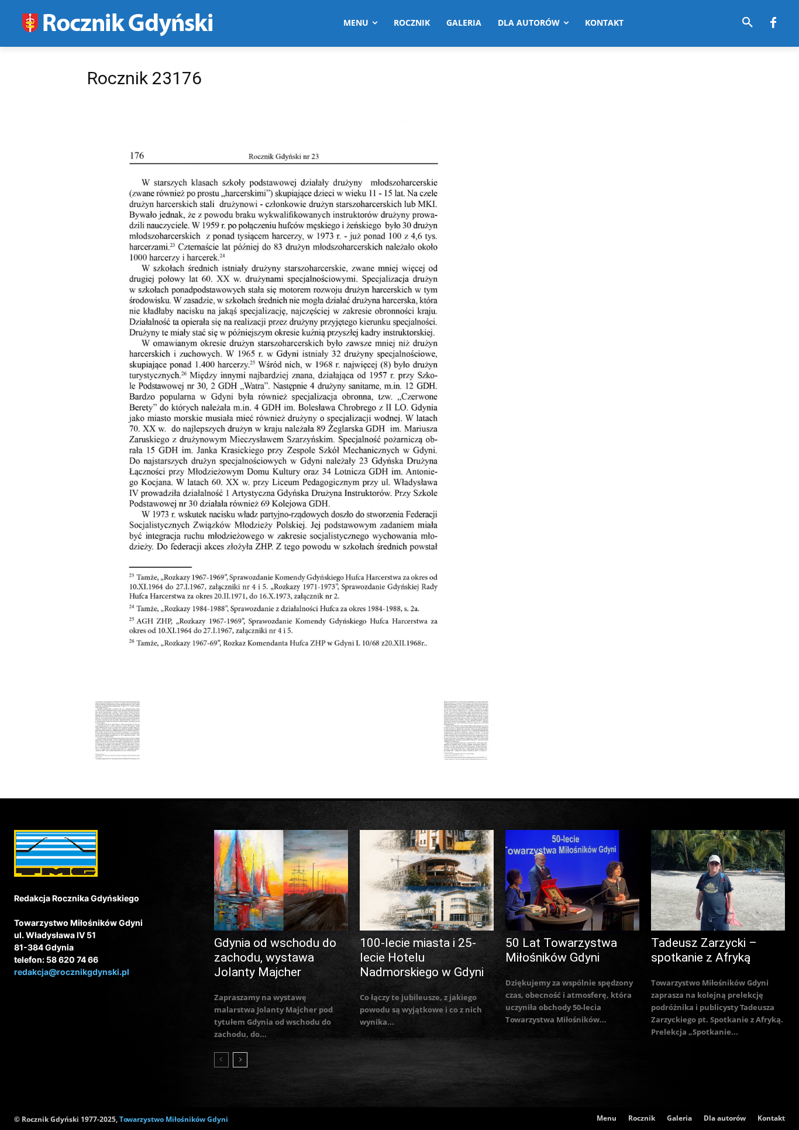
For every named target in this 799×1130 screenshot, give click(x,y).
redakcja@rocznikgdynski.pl (71, 972)
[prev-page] (221, 1059)
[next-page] (240, 1059)
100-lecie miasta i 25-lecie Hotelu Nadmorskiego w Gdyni (422, 957)
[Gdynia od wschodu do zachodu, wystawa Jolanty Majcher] (281, 880)
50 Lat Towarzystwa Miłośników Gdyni (561, 950)
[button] (747, 23)
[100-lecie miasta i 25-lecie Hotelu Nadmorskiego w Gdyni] (427, 880)
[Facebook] (773, 23)
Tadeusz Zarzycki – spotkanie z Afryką (704, 950)
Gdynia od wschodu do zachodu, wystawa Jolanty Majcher (275, 957)
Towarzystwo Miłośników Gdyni (173, 1119)
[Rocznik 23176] (290, 689)
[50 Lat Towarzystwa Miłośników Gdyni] (572, 880)
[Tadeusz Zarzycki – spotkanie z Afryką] (718, 880)
